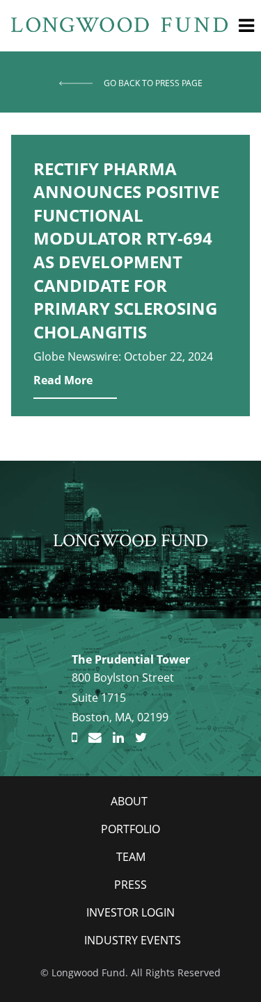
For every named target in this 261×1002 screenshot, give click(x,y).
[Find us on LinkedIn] (118, 738)
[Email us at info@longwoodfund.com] (95, 738)
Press (130, 884)
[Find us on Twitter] (141, 738)
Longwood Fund (130, 540)
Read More (63, 380)
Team (130, 856)
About (129, 801)
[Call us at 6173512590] (74, 738)
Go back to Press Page (153, 83)
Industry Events (132, 940)
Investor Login (130, 912)
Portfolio (130, 829)
